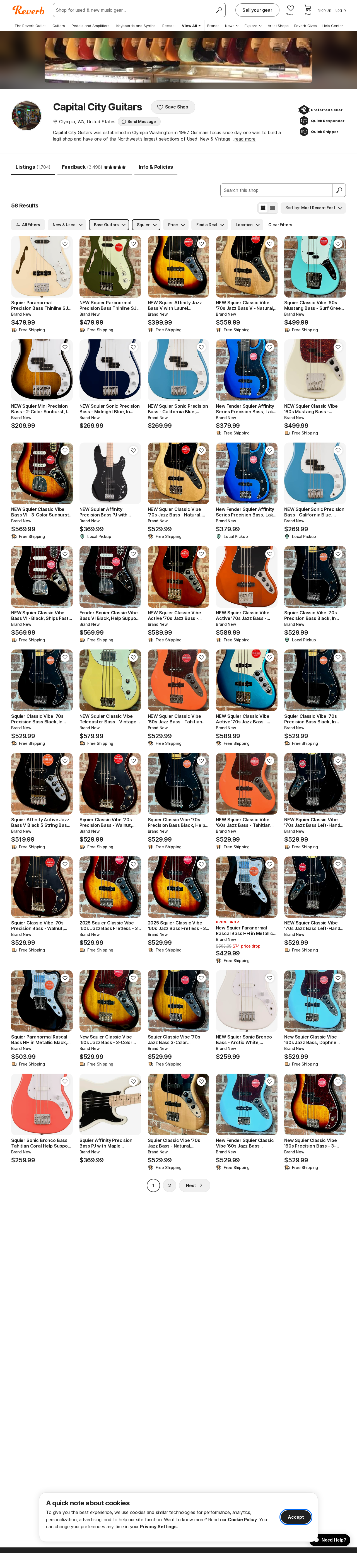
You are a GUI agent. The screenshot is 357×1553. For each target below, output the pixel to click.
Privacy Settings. (159, 1526)
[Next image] (65, 266)
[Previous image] (19, 266)
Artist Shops (278, 25)
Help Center (332, 25)
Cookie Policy (242, 1519)
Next (191, 1185)
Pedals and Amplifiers (91, 25)
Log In (341, 10)
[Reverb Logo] (29, 10)
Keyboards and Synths (136, 25)
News (230, 25)
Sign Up (324, 10)
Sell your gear (257, 10)
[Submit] (339, 190)
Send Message (141, 121)
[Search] (218, 10)
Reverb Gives (305, 25)
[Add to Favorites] (65, 243)
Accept (296, 1517)
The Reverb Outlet (30, 25)
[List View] (272, 208)
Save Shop (177, 107)
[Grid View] (263, 208)
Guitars (58, 25)
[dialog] (178, 1517)
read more (245, 139)
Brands (213, 25)
